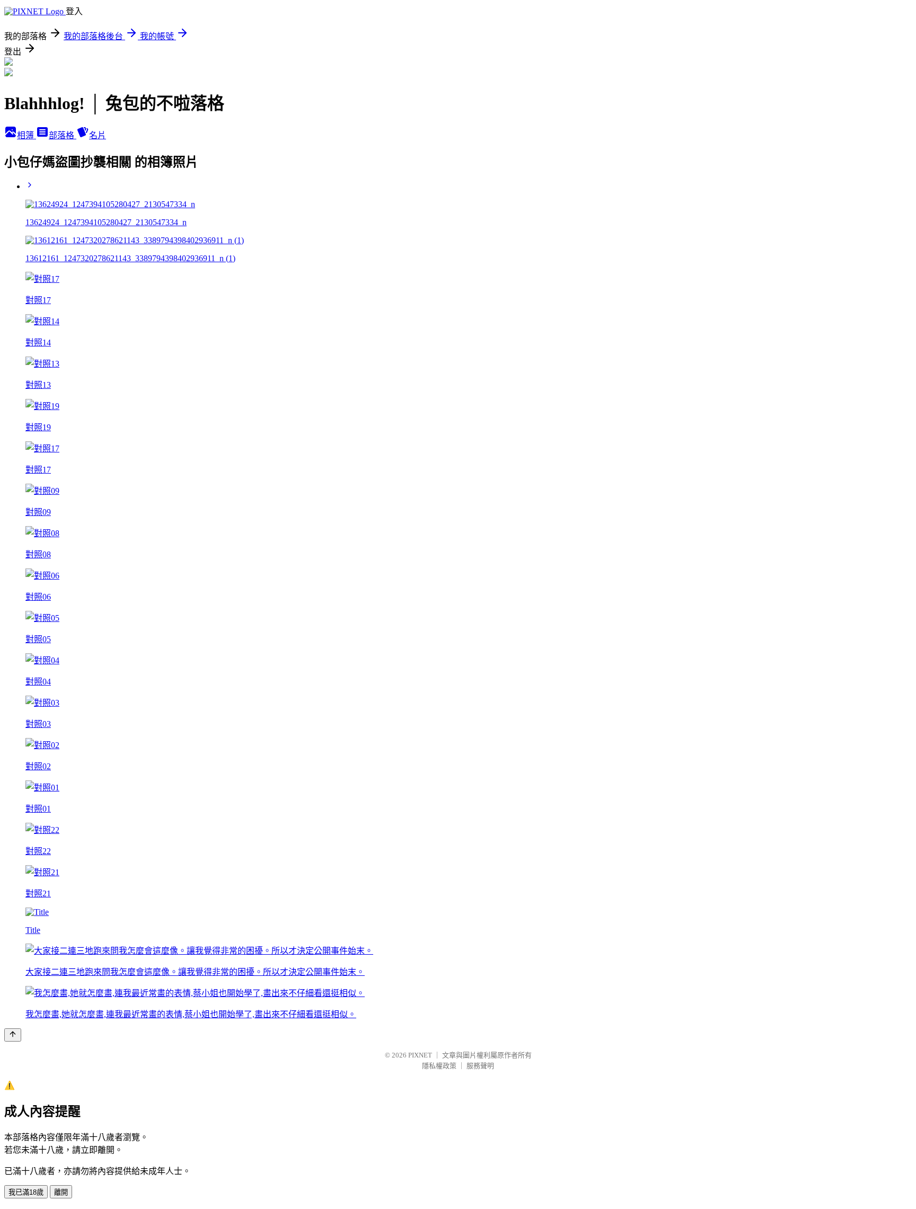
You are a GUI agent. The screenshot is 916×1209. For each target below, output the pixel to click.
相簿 (26, 135)
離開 (61, 1192)
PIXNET (420, 1055)
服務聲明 (480, 1066)
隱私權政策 (439, 1066)
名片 (97, 135)
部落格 (62, 135)
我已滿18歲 (25, 1192)
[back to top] (12, 1035)
